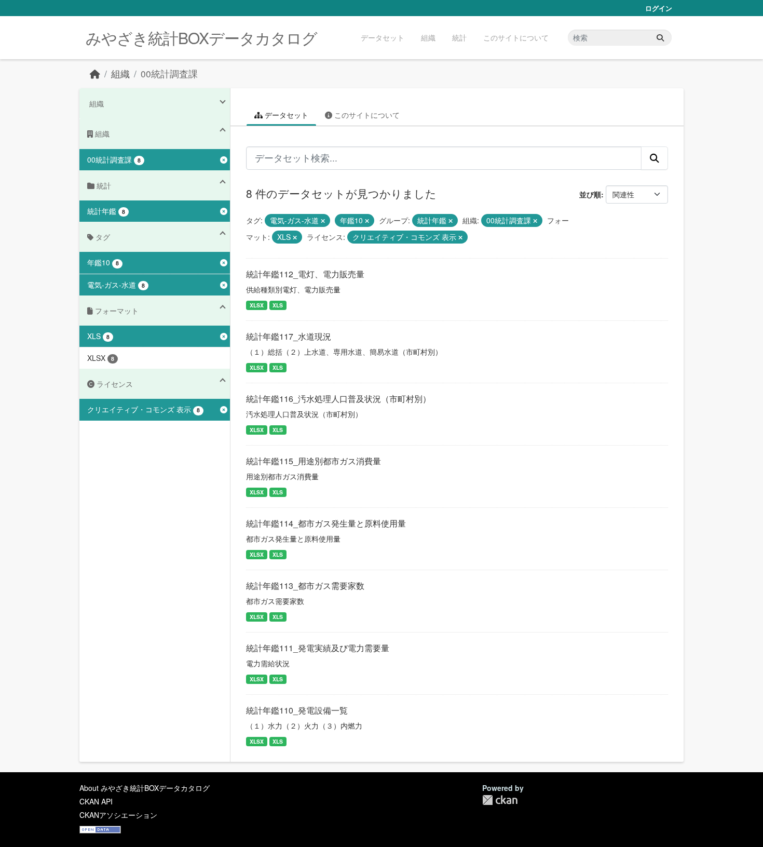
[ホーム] (95, 73)
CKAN (499, 800)
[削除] (323, 221)
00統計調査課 (169, 73)
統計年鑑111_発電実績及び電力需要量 (317, 648)
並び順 (590, 194)
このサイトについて (516, 37)
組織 (428, 37)
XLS (277, 305)
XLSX (257, 305)
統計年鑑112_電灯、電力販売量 (305, 274)
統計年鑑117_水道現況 (288, 336)
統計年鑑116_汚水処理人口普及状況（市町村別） (338, 399)
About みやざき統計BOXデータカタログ (144, 788)
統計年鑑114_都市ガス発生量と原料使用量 (326, 523)
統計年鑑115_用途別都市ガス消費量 (313, 461)
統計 (459, 37)
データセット (382, 37)
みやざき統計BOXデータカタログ (201, 37)
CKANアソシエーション (118, 815)
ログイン (658, 8)
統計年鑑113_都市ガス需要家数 (305, 585)
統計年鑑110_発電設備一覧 (297, 710)
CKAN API (96, 801)
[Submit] (660, 38)
